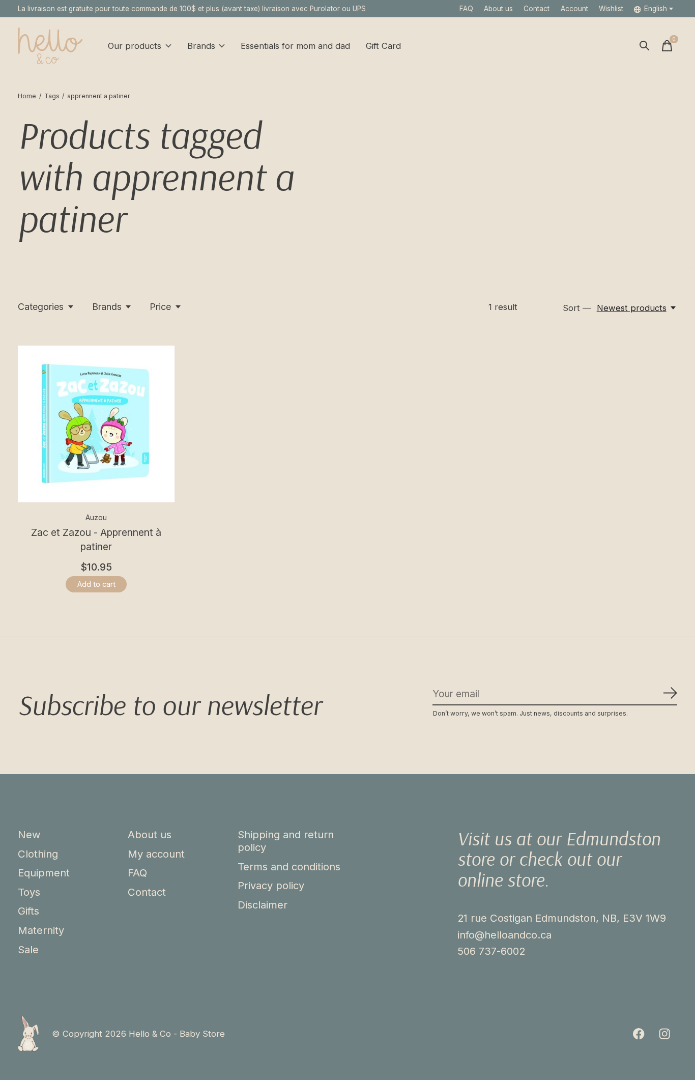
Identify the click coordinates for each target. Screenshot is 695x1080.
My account (156, 853)
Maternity (41, 930)
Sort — (577, 308)
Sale (28, 949)
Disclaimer (262, 904)
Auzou (96, 518)
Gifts (28, 910)
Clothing (38, 853)
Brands (201, 46)
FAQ (466, 9)
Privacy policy (271, 885)
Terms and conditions (289, 866)
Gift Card (383, 46)
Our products (134, 46)
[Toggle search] (644, 46)
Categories (41, 306)
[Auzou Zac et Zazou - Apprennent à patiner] (96, 424)
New (29, 834)
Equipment (44, 872)
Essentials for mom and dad (295, 46)
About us (498, 9)
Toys (29, 892)
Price (160, 306)
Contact (536, 9)
